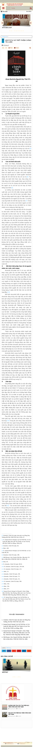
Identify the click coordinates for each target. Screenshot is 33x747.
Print (11, 47)
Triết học (8, 648)
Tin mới (4, 11)
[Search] (30, 8)
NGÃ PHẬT (5, 672)
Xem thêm (28, 11)
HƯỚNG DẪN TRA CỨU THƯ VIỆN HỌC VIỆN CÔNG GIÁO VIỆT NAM (18, 706)
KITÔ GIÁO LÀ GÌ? (7, 27)
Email (17, 47)
